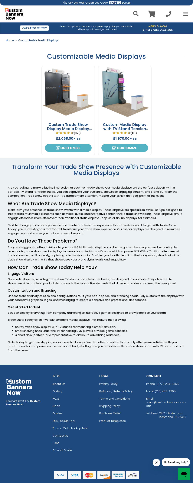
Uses (56, 443)
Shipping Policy (109, 406)
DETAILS (126, 2)
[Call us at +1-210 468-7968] (168, 15)
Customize (70, 148)
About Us (59, 384)
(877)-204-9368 (167, 384)
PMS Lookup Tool (64, 421)
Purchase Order (110, 413)
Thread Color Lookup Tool (70, 428)
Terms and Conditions (114, 399)
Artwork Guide (62, 450)
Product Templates (112, 421)
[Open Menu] (184, 14)
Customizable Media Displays (38, 40)
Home (10, 40)
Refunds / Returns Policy (115, 391)
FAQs (56, 399)
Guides (57, 413)
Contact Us (60, 436)
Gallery (57, 391)
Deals (57, 406)
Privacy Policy (108, 384)
